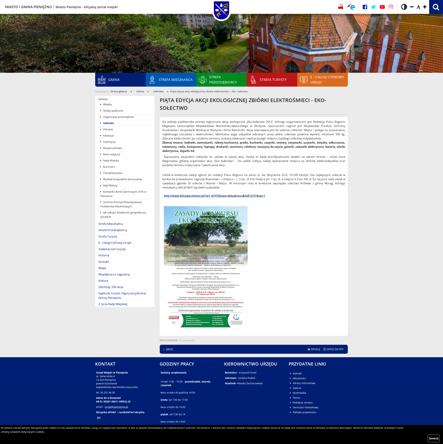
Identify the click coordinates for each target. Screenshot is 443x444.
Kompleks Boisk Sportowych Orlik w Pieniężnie (123, 194)
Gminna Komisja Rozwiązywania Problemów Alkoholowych (121, 204)
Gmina (140, 91)
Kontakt (103, 262)
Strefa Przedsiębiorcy (112, 230)
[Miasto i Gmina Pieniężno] (221, 7)
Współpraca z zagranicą (114, 274)
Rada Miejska (110, 160)
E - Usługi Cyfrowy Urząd (114, 243)
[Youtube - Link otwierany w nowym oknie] (382, 7)
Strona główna (118, 91)
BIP (99, 417)
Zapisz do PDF (334, 349)
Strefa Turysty (107, 236)
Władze (107, 104)
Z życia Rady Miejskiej (112, 304)
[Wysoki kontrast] (404, 7)
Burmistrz (108, 166)
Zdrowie (107, 129)
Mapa (102, 268)
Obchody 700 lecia (110, 287)
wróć (169, 349)
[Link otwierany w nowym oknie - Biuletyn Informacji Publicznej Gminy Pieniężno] (341, 7)
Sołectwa (158, 91)
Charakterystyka (112, 173)
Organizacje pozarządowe (118, 116)
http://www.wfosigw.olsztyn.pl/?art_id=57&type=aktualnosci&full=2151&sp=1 (214, 196)
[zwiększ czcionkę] (425, 7)
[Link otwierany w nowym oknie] (351, 7)
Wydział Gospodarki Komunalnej (122, 179)
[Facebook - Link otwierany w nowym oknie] (365, 7)
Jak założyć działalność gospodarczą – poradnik (124, 214)
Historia (103, 255)
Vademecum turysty (112, 249)
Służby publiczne (112, 110)
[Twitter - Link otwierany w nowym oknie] (373, 7)
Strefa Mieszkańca (110, 224)
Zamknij (433, 438)
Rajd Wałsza (109, 185)
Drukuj (315, 349)
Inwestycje (109, 141)
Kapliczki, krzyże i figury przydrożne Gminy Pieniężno (122, 295)
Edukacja (108, 135)
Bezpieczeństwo (112, 148)
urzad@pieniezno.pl (116, 406)
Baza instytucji (111, 154)
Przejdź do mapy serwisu (22, 93)
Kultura (103, 281)
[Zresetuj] (418, 7)
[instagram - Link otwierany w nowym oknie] (391, 7)
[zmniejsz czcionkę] (412, 7)
